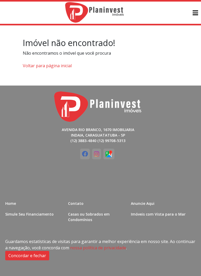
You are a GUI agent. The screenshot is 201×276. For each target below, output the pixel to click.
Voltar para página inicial (47, 66)
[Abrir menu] (195, 13)
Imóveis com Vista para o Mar (158, 214)
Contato (75, 203)
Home (10, 203)
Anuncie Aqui (142, 203)
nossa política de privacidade (98, 248)
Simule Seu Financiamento (29, 214)
